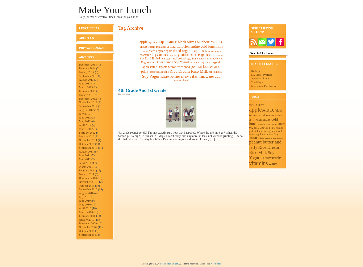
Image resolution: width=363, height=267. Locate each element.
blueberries (205, 42)
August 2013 (86, 79)
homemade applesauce (205, 58)
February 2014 (87, 68)
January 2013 (86, 94)
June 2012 (85, 117)
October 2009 (87, 231)
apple (143, 42)
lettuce (193, 62)
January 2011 (86, 174)
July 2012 (84, 113)
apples (153, 42)
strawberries (170, 76)
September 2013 (88, 76)
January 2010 (86, 219)
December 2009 (88, 223)
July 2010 (84, 197)
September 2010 (88, 189)
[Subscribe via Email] (262, 45)
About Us (86, 38)
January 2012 (86, 136)
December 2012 (88, 98)
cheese (143, 46)
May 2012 (85, 121)
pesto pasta (155, 71)
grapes (205, 55)
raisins (165, 71)
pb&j (187, 66)
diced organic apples (188, 51)
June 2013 (85, 83)
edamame (145, 55)
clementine (191, 47)
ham (142, 58)
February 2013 (87, 91)
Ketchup (151, 62)
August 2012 (86, 110)
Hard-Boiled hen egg (157, 58)
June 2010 (85, 200)
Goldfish (173, 55)
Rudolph (256, 70)
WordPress (215, 263)
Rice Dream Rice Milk (189, 71)
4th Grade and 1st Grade (142, 90)
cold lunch (209, 46)
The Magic (257, 82)
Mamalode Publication (264, 86)
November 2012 (88, 102)
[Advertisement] (181, 252)
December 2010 (88, 178)
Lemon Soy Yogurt (176, 62)
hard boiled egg (181, 58)
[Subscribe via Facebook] (280, 45)
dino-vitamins (213, 51)
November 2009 (88, 227)
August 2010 (86, 193)
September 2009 (88, 234)
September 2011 (88, 147)
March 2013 (86, 87)
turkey (185, 76)
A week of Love (260, 78)
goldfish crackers (189, 55)
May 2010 (85, 204)
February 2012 (87, 132)
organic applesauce (274, 138)
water (210, 76)
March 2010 (86, 212)
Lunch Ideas (89, 28)
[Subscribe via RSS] (253, 45)
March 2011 (86, 166)
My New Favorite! (261, 74)
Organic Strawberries (170, 66)
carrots (218, 42)
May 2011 (85, 159)
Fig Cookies (160, 55)
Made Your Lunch (114, 9)
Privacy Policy (91, 47)
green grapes (217, 55)
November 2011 (88, 140)
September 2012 (88, 106)
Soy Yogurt (151, 76)
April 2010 (85, 208)
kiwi (160, 62)
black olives (187, 42)
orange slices (204, 62)
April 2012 (85, 125)
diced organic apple (160, 51)
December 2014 (88, 64)
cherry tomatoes (157, 46)
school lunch (215, 71)
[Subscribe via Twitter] (271, 45)
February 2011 (87, 170)
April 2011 (85, 162)
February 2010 (87, 215)
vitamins (197, 76)
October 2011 (87, 144)
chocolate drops (175, 47)
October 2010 (87, 185)
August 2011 (86, 151)
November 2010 (88, 181)
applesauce (167, 41)
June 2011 (85, 155)
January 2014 (86, 72)
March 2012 (86, 128)
